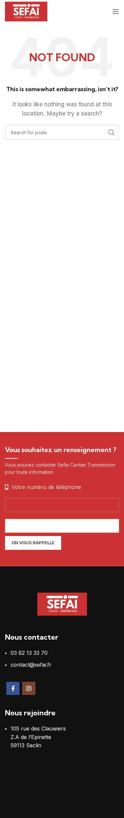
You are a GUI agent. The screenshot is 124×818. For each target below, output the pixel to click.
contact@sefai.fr (31, 664)
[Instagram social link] (28, 688)
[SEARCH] (111, 132)
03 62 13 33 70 (29, 653)
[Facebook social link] (13, 688)
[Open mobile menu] (115, 11)
